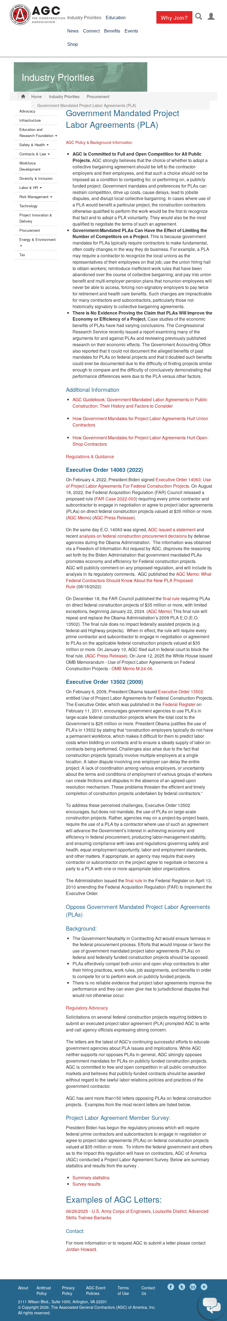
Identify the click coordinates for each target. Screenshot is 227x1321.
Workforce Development (29, 166)
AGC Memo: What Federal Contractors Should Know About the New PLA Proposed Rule (138, 580)
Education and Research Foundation (37, 132)
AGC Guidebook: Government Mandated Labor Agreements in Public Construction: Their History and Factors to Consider (140, 402)
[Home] (37, 14)
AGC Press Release (113, 517)
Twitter (183, 1286)
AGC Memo (78, 517)
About (23, 1287)
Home (36, 96)
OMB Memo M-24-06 (132, 668)
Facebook (171, 1286)
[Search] (198, 16)
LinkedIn (194, 1286)
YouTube (205, 1286)
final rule (171, 598)
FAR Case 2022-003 (116, 498)
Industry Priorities (84, 17)
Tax (22, 254)
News (73, 31)
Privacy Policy (68, 1290)
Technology (28, 205)
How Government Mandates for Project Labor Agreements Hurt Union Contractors (140, 421)
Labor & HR (29, 187)
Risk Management (34, 196)
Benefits (112, 31)
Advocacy (27, 111)
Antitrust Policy (44, 1290)
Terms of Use (123, 1290)
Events (131, 31)
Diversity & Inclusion (36, 178)
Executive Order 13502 (180, 691)
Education (116, 17)
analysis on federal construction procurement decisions (133, 536)
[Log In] (211, 16)
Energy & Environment (37, 239)
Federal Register (178, 704)
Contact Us (148, 1290)
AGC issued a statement (171, 529)
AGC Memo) (160, 611)
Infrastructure (30, 120)
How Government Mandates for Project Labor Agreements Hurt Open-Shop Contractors (140, 440)
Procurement (98, 96)
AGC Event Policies (95, 1290)
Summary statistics (91, 1177)
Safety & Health (32, 144)
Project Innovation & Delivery (35, 218)
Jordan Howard (81, 1249)
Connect (91, 31)
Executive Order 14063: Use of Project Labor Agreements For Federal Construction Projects (138, 482)
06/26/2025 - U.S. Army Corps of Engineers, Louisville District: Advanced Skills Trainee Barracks (137, 1214)
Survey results (86, 1184)
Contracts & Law (33, 153)
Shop (72, 44)
